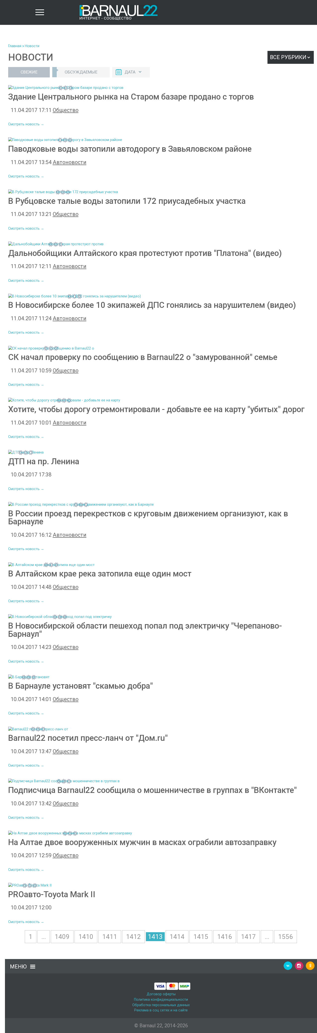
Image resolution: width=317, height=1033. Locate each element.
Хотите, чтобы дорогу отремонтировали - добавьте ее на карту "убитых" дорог (156, 409)
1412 (133, 936)
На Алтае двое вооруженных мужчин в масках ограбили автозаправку (142, 842)
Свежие (29, 72)
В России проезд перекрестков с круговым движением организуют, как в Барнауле (148, 518)
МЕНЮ (18, 966)
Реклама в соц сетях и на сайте (161, 1010)
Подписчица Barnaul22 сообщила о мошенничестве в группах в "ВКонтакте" (152, 790)
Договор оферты (161, 994)
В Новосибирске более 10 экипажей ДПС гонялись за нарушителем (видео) (152, 305)
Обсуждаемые (81, 72)
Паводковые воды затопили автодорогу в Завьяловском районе (130, 149)
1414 (177, 936)
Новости (32, 46)
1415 (200, 936)
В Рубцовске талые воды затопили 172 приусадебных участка (127, 201)
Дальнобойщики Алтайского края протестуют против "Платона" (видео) (145, 253)
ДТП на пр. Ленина (43, 461)
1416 (224, 936)
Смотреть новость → (26, 124)
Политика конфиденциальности (161, 999)
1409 (62, 936)
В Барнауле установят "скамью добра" (80, 686)
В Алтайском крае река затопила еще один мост (99, 573)
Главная (14, 46)
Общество (66, 110)
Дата (130, 72)
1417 (248, 936)
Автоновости (69, 162)
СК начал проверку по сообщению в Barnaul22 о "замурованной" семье (142, 357)
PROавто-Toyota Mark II (51, 894)
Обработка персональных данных (161, 1005)
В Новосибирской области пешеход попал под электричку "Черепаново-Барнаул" (145, 630)
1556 (285, 936)
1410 (86, 936)
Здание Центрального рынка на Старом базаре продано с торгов (131, 97)
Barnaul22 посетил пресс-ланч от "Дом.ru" (88, 738)
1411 (109, 936)
